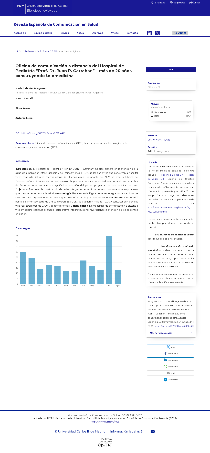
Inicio (18, 51)
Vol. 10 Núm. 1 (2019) (48, 51)
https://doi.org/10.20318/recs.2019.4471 (43, 133)
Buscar (182, 32)
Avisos (115, 32)
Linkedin (149, 33)
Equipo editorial (43, 32)
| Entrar (194, 2)
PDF (171, 69)
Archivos (97, 32)
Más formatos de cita (161, 333)
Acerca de (20, 32)
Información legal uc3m (128, 431)
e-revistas (159, 2)
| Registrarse (177, 2)
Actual (80, 32)
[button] (170, 346)
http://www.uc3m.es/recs (105, 421)
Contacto (132, 32)
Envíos (65, 32)
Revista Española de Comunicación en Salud (56, 24)
